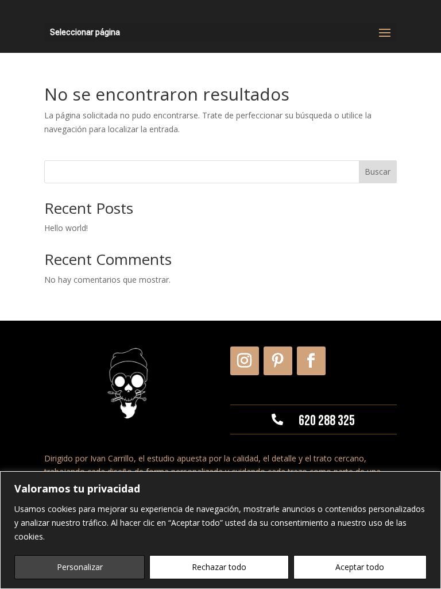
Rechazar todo (219, 566)
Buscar (377, 171)
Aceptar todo (359, 566)
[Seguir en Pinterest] (278, 361)
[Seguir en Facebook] (311, 361)
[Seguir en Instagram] (244, 361)
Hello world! (66, 227)
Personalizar (80, 566)
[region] (220, 530)
